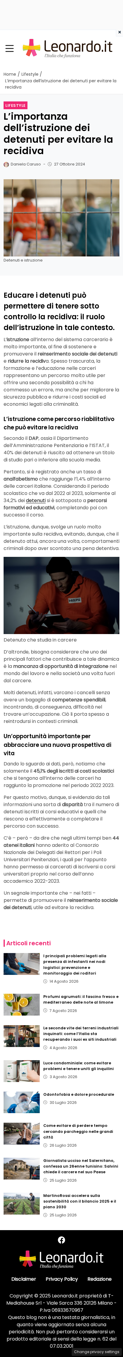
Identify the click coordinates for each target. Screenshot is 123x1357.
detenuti (36, 500)
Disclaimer (23, 1279)
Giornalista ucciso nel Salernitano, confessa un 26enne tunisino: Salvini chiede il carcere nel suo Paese (80, 1166)
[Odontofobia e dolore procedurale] (22, 1102)
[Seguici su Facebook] (61, 1240)
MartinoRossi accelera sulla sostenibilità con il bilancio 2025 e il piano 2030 (79, 1201)
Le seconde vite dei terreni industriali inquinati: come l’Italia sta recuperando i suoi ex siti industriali (81, 1033)
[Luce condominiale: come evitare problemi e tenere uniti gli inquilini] (22, 1071)
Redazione (99, 1279)
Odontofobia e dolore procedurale (78, 1094)
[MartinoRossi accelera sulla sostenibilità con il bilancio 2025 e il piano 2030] (22, 1204)
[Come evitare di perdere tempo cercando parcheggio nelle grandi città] (22, 1134)
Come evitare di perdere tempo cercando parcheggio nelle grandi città (78, 1131)
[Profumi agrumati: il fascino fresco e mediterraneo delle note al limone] (22, 1005)
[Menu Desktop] (10, 49)
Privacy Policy (62, 1279)
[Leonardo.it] (67, 48)
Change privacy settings (96, 1351)
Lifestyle (15, 105)
